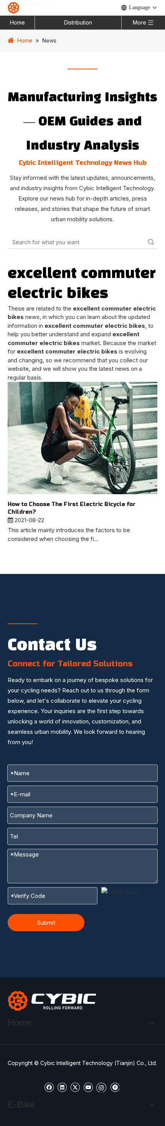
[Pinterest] (114, 1087)
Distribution (78, 22)
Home (17, 22)
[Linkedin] (62, 1087)
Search (150, 242)
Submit (46, 922)
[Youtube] (88, 1087)
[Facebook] (49, 1087)
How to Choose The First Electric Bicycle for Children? (71, 508)
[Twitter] (75, 1087)
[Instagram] (101, 1087)
